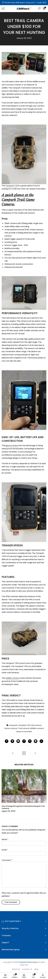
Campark (13, 725)
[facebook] (6, 741)
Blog (36, 969)
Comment (7, 860)
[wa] (41, 741)
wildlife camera (12, 678)
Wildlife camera (37, 728)
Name (5, 839)
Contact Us (27, 969)
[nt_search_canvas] (39, 9)
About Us (16, 969)
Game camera (10, 728)
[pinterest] (24, 741)
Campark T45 (11, 185)
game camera (12, 445)
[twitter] (12, 741)
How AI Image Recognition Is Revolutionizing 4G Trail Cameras (23, 807)
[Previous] (4, 791)
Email (5, 850)
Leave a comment (24, 731)
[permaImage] (30, 741)
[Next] (44, 791)
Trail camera (23, 728)
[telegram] (35, 741)
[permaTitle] (18, 741)
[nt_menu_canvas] (7, 9)
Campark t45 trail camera (29, 725)
